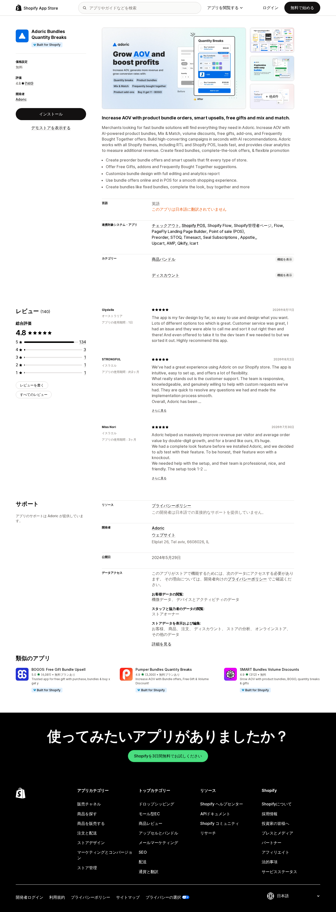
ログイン (270, 7)
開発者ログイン (29, 897)
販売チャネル (89, 803)
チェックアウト (165, 225)
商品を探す (87, 813)
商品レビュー (150, 823)
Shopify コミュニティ (219, 823)
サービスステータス (279, 871)
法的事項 (269, 861)
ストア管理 (87, 867)
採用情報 (269, 813)
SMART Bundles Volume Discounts (269, 669)
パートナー (271, 842)
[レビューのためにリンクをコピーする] (117, 310)
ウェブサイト (163, 534)
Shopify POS (193, 225)
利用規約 (57, 897)
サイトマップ (128, 897)
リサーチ (208, 833)
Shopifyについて (277, 803)
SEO (143, 852)
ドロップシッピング (156, 803)
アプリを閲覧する (223, 7)
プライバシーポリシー (171, 505)
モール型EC (149, 813)
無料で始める (302, 7)
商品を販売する (91, 823)
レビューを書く (32, 385)
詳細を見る (161, 643)
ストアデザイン (91, 842)
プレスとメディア (277, 833)
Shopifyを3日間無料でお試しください (168, 755)
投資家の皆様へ (275, 823)
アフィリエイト (275, 852)
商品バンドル (163, 259)
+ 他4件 (272, 96)
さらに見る (159, 410)
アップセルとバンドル (158, 833)
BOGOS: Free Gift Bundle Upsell (58, 669)
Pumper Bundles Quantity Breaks (164, 669)
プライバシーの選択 (163, 897)
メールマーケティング (158, 842)
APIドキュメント (215, 813)
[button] (64, 680)
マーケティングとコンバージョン (104, 855)
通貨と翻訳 (148, 871)
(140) (29, 83)
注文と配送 (87, 833)
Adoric (21, 99)
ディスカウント (165, 275)
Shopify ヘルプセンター (221, 803)
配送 (143, 861)
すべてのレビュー (33, 394)
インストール (51, 114)
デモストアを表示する (51, 127)
